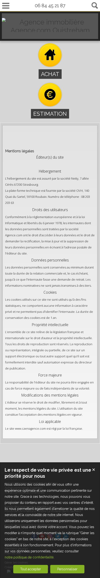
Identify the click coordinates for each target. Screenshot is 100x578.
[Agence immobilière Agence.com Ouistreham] (50, 30)
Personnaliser (67, 569)
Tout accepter (30, 569)
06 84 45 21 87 (50, 5)
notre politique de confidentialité (29, 557)
